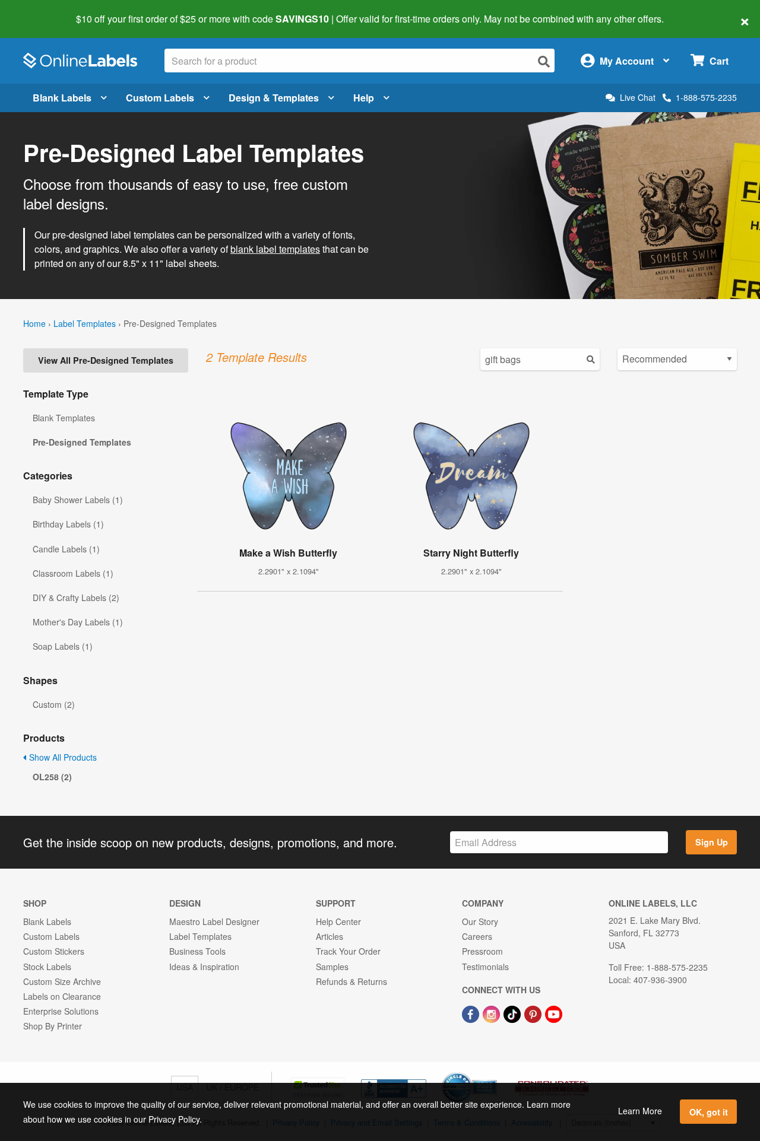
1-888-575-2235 (706, 97)
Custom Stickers (53, 951)
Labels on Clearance (62, 996)
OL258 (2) (52, 777)
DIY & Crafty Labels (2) (76, 597)
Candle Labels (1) (66, 549)
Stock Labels (47, 966)
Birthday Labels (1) (68, 524)
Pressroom (482, 951)
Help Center (338, 921)
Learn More (640, 1111)
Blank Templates (64, 418)
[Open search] (544, 61)
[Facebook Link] (472, 1013)
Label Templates (84, 323)
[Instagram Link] (492, 1013)
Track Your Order (348, 951)
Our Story (480, 921)
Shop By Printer (52, 1026)
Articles (329, 936)
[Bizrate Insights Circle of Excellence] (492, 1073)
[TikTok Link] (513, 1013)
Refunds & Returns (351, 981)
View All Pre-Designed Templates (105, 360)
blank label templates (275, 249)
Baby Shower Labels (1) (78, 500)
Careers (477, 936)
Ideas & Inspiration (204, 966)
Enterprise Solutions (61, 1011)
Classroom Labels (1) (73, 573)
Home (34, 323)
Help (363, 97)
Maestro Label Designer (214, 921)
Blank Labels (62, 97)
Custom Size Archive (62, 981)
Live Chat (638, 97)
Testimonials (485, 966)
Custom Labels (160, 97)
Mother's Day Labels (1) (78, 622)
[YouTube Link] (553, 1013)
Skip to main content (43, 11)
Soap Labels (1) (63, 646)
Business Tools (197, 951)
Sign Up (711, 842)
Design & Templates (274, 97)
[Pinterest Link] (534, 1013)
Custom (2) (54, 704)
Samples (332, 966)
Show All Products (62, 757)
